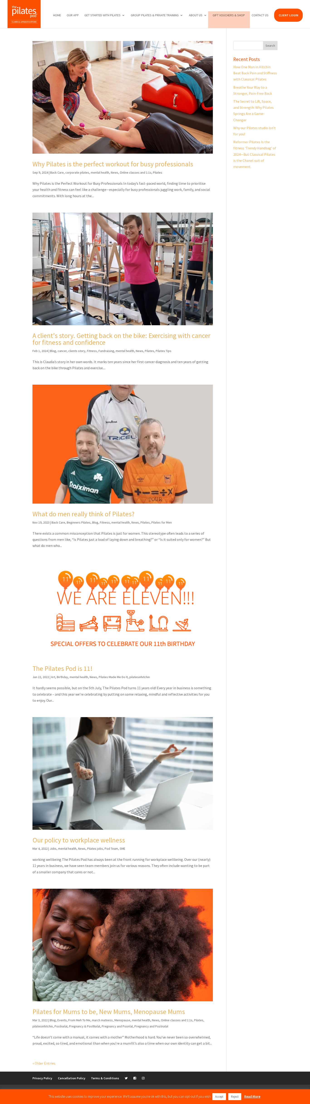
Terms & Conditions (105, 1078)
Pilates (157, 172)
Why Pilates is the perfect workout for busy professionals (112, 164)
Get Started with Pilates (102, 15)
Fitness (92, 351)
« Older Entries (43, 1063)
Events (62, 1020)
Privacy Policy (42, 1078)
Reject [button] (235, 1097)
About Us (195, 15)
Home (57, 15)
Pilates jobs (95, 849)
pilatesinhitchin (139, 677)
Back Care (57, 172)
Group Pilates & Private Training (155, 15)
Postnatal (60, 1026)
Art (53, 677)
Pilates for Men (161, 522)
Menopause (122, 1020)
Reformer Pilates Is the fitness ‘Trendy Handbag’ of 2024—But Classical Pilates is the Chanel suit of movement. (254, 154)
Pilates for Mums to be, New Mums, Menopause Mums (108, 1011)
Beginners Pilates (79, 522)
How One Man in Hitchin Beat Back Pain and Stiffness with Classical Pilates (255, 73)
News (114, 172)
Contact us (260, 15)
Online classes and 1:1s (135, 172)
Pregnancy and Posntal (117, 1026)
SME (122, 849)
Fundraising (106, 351)
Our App (73, 15)
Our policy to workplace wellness (78, 840)
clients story (76, 351)
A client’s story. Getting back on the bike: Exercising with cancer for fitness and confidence (121, 339)
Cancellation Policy (71, 1078)
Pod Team (111, 849)
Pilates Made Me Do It (113, 677)
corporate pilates (77, 172)
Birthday (62, 677)
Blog (53, 351)
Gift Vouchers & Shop (229, 15)
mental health (100, 172)
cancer (62, 351)
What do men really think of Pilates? (83, 514)
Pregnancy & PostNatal (84, 1026)
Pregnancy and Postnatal (151, 1026)
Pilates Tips (163, 351)
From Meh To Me (79, 1020)
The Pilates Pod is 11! (62, 668)
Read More (252, 1096)
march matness (102, 1020)
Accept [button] (219, 1097)
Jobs (53, 849)
